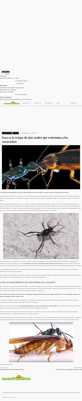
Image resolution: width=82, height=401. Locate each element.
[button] (78, 103)
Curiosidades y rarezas (7, 133)
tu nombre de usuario (21, 81)
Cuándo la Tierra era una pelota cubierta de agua (69, 369)
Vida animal (15, 133)
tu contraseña (20, 83)
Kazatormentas (25, 133)
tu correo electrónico (21, 94)
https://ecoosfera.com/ (7, 364)
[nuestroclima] (41, 72)
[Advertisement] (41, 118)
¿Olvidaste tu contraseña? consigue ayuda (12, 87)
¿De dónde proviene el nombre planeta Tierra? (12, 369)
